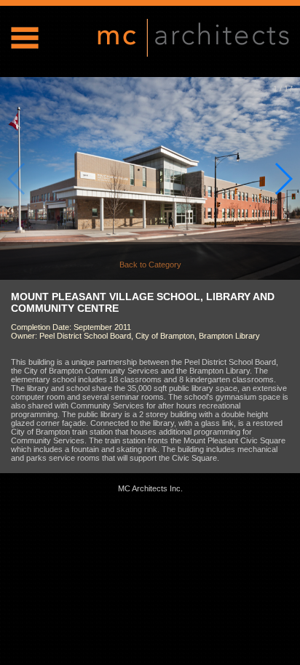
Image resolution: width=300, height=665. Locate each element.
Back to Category (150, 264)
